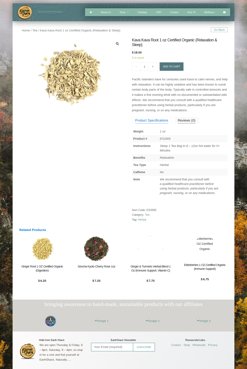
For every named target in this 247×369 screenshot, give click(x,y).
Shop (122, 12)
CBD (158, 12)
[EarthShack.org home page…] (90, 12)
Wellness (209, 12)
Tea (34, 30)
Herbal (142, 219)
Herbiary (142, 12)
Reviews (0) (186, 120)
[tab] (151, 120)
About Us (106, 12)
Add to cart (171, 66)
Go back (219, 29)
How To (191, 12)
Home (26, 30)
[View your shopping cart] (224, 12)
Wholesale (198, 345)
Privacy (213, 345)
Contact (174, 12)
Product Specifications (151, 120)
